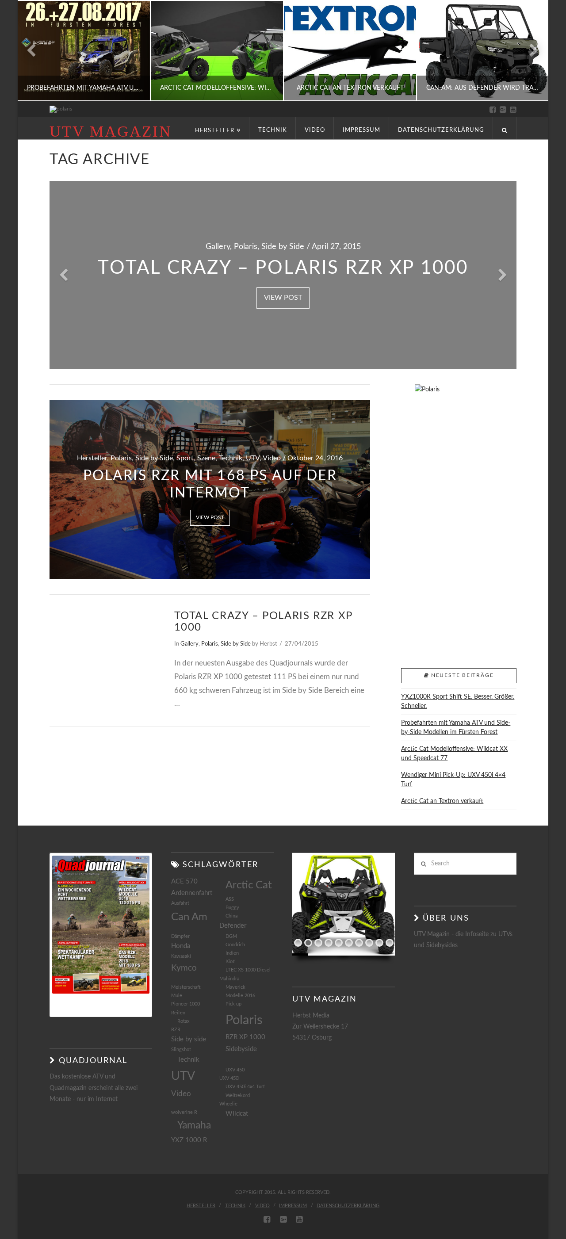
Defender (232, 925)
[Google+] (503, 109)
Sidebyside (241, 1049)
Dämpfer (180, 936)
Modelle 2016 (240, 995)
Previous (35, 50)
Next (529, 50)
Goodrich (235, 944)
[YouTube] (513, 109)
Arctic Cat (249, 885)
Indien (232, 953)
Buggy (232, 907)
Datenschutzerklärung (348, 1205)
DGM (231, 936)
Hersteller (201, 1205)
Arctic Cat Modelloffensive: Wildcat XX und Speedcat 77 (454, 753)
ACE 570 (184, 881)
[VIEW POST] (104, 645)
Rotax (183, 1021)
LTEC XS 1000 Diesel (248, 969)
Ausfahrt (180, 903)
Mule (176, 995)
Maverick (235, 987)
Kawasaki (181, 956)
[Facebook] (493, 109)
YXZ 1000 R (189, 1140)
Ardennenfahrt (191, 893)
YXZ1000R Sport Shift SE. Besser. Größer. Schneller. (457, 701)
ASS (230, 899)
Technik (188, 1059)
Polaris (209, 643)
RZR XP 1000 (245, 1037)
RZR (175, 1029)
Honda (180, 946)
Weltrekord (238, 1095)
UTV (183, 1076)
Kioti (231, 961)
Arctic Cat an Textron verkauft (442, 801)
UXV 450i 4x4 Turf (245, 1086)
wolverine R (184, 1112)
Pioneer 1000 (185, 1004)
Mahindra (229, 978)
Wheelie (228, 1103)
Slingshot (181, 1049)
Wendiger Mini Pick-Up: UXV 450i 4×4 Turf (453, 780)
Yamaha (194, 1125)
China (231, 916)
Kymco (184, 968)
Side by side (188, 1039)
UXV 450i (229, 1078)
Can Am (189, 917)
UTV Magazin (111, 131)
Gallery (189, 643)
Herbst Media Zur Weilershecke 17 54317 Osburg (320, 1027)
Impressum (293, 1205)
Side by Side (236, 643)
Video (181, 1094)
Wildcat (237, 1113)
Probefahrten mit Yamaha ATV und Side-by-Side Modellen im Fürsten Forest (455, 727)
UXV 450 (235, 1069)
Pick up (233, 1004)
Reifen (178, 1012)
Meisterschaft (186, 987)
